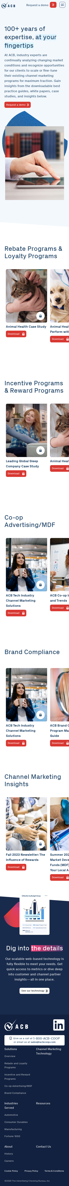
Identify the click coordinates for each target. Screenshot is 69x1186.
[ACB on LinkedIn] (59, 1025)
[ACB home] (8, 4)
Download (13, 333)
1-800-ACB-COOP (46, 1038)
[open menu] (62, 5)
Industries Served (11, 1105)
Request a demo (16, 104)
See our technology (32, 990)
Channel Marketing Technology (48, 1051)
